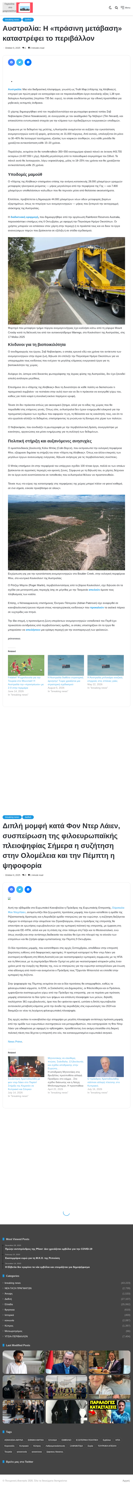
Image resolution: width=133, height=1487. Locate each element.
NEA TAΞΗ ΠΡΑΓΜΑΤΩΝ (18, 1288)
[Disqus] (66, 756)
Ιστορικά (9, 1315)
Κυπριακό (24, 1446)
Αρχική (126, 1480)
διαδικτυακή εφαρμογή (24, 217)
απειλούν (94, 589)
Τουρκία (8, 1452)
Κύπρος (9, 1325)
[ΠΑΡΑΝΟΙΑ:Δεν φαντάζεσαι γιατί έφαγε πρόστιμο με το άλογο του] (109, 1412)
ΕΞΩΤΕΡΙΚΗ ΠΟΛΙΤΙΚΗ (87, 1440)
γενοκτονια (37, 1452)
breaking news (12, 19)
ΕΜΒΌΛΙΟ (66, 1440)
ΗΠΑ (118, 1440)
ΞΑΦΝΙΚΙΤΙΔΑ (76, 1446)
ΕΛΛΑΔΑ (52, 1440)
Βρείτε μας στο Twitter (19, 1461)
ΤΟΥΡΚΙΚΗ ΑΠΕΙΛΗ (107, 1446)
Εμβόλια (107, 1440)
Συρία (90, 1446)
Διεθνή (28, 19)
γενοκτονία (22, 1452)
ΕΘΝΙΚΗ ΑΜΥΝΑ (36, 1440)
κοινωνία (9, 1320)
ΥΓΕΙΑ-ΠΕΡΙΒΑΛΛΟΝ (16, 1336)
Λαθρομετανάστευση (55, 1446)
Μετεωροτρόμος (13, 1331)
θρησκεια (10, 1309)
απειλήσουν (33, 629)
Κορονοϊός (10, 1446)
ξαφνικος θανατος (55, 1452)
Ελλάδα (9, 1304)
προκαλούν (97, 607)
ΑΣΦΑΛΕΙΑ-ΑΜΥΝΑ (14, 1440)
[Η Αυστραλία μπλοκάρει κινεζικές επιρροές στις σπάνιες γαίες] (105, 665)
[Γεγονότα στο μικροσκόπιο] (18, 7)
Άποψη (8, 1293)
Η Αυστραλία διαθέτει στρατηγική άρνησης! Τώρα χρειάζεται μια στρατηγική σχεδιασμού (65, 681)
